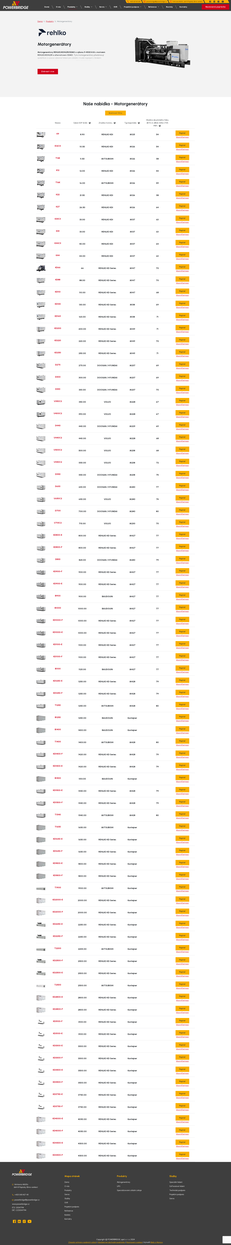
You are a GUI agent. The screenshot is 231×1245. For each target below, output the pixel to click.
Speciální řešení (175, 1182)
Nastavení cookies (134, 1242)
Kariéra (67, 1215)
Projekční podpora (131, 7)
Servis (101, 7)
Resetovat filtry (115, 113)
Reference (152, 7)
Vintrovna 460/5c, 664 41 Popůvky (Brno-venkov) (187, 1)
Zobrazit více (47, 71)
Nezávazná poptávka (215, 7)
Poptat (182, 133)
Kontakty (183, 7)
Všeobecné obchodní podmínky (111, 1242)
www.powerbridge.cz (20, 1204)
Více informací (182, 137)
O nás (58, 7)
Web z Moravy (157, 1242)
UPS (118, 1186)
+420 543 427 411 (22, 1195)
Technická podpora (177, 1190)
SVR (115, 7)
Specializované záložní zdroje (129, 1190)
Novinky (169, 7)
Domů (46, 7)
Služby (87, 7)
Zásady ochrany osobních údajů (82, 1242)
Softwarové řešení (176, 1186)
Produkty (71, 7)
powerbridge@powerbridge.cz (156, 1)
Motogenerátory (123, 1182)
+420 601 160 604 (135, 1)
